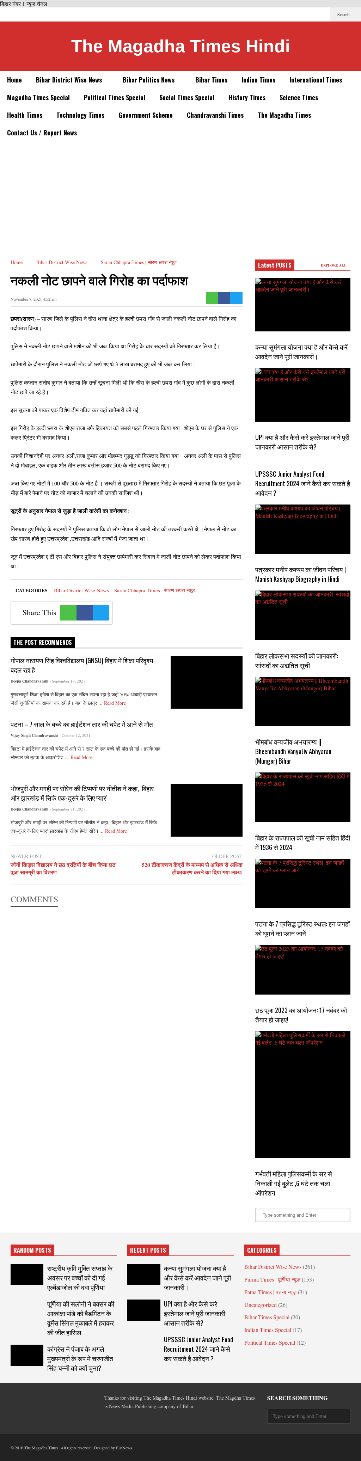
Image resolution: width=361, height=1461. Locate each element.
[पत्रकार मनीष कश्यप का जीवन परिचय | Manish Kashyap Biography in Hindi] (302, 529)
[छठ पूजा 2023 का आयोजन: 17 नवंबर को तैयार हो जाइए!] (302, 970)
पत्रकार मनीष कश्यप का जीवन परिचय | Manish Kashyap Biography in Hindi (300, 573)
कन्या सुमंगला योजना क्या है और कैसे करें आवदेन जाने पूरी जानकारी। (301, 351)
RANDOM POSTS (32, 1250)
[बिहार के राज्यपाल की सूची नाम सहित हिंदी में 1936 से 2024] (302, 797)
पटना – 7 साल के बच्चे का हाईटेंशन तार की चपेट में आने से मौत (82, 724)
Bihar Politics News (149, 79)
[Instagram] (310, 14)
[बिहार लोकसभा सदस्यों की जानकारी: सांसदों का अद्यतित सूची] (302, 615)
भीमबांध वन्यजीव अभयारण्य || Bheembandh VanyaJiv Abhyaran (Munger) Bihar (293, 751)
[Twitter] (276, 14)
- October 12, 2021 (75, 735)
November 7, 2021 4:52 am (33, 299)
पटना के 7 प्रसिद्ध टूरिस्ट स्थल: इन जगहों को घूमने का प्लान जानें (302, 928)
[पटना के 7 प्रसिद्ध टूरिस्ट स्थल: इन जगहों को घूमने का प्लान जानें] (302, 884)
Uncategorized (260, 1304)
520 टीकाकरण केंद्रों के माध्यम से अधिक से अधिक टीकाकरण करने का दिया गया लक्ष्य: (192, 868)
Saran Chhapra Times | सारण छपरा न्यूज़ (154, 590)
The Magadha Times (284, 115)
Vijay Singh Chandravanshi (34, 735)
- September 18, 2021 (67, 681)
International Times (315, 79)
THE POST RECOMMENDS (42, 642)
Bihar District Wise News (70, 79)
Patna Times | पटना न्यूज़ (270, 1292)
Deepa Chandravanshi (29, 681)
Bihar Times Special (266, 1317)
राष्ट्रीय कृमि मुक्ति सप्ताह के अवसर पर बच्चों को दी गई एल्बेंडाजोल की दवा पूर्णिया (79, 1277)
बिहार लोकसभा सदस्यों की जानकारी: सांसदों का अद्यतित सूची (296, 660)
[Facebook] (265, 14)
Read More (115, 702)
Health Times (24, 115)
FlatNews (124, 1447)
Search (344, 15)
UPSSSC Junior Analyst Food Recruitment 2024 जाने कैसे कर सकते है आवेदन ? (302, 483)
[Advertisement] (180, 194)
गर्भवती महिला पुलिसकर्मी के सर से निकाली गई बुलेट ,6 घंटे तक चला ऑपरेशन (293, 1183)
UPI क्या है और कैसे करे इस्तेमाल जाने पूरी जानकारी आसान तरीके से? (302, 441)
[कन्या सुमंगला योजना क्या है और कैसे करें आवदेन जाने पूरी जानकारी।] (302, 304)
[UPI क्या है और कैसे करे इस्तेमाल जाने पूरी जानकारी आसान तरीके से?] (302, 394)
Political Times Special (114, 97)
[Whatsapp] (212, 298)
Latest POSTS (275, 265)
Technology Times (80, 115)
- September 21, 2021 (67, 809)
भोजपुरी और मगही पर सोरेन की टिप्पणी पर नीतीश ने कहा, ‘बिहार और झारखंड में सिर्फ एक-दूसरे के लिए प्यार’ (82, 792)
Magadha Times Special (38, 97)
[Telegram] (287, 14)
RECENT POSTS (148, 1250)
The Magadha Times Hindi (180, 46)
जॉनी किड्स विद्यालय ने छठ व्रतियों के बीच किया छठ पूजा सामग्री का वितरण (63, 868)
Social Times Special (186, 97)
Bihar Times (211, 79)
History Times (246, 97)
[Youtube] (321, 14)
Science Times (299, 97)
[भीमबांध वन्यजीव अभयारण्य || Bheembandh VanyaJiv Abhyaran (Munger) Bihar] (302, 702)
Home (14, 79)
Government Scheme (145, 115)
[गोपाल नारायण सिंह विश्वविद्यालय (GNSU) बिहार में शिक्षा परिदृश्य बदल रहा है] (207, 682)
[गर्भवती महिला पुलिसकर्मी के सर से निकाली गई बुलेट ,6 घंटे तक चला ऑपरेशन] (302, 1094)
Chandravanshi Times (215, 115)
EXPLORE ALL (334, 265)
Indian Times (258, 79)
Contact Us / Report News (42, 132)
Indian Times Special (267, 1329)
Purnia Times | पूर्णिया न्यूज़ (272, 1279)
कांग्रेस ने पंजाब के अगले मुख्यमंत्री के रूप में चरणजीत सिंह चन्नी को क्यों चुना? (80, 1358)
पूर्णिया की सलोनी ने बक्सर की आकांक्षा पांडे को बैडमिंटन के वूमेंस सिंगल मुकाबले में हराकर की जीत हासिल (80, 1318)
